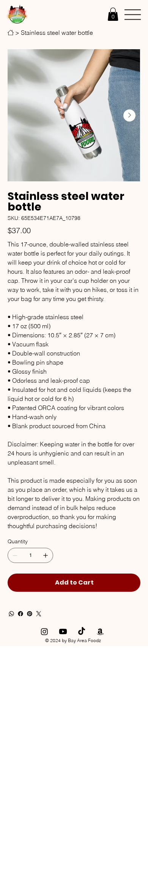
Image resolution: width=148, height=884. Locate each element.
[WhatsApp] (11, 613)
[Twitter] (39, 613)
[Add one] (45, 555)
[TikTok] (81, 631)
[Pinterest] (29, 613)
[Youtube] (63, 631)
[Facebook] (20, 613)
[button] (112, 14)
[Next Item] (129, 115)
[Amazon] (100, 631)
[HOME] (11, 32)
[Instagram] (44, 631)
